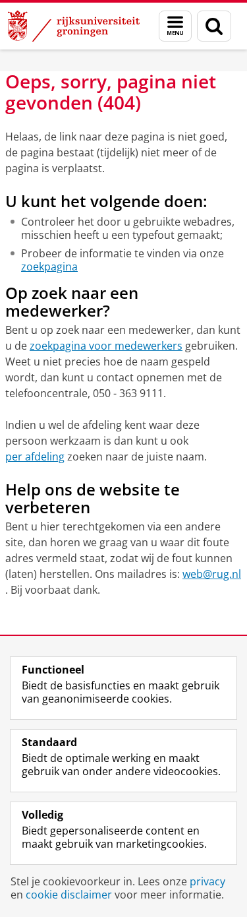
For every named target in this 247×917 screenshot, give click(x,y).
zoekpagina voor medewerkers (106, 345)
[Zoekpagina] (214, 26)
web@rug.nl (211, 574)
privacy (207, 881)
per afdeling (35, 456)
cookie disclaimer (69, 894)
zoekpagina (49, 266)
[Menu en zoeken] (175, 26)
